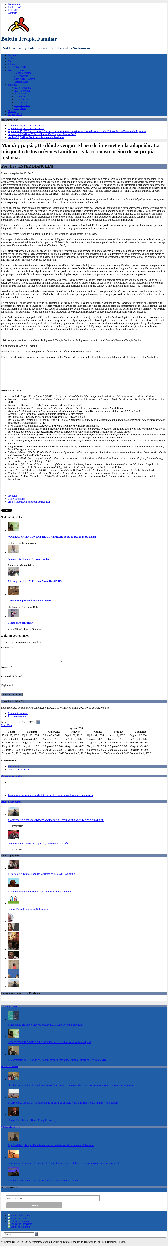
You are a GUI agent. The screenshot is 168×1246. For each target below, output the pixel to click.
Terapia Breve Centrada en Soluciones (28, 909)
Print (6, 725)
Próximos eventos (17, 716)
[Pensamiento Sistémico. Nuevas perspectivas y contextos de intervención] (13, 1019)
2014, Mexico (21, 99)
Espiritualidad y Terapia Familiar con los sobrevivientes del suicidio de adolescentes (51, 1145)
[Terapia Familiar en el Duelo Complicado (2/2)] (13, 1114)
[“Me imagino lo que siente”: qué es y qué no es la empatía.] (13, 837)
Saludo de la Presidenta (36, 137)
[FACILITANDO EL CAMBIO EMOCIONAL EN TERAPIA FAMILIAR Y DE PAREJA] (13, 814)
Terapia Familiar (16, 498)
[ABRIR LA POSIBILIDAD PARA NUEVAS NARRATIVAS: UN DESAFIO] (13, 967)
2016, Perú (20, 93)
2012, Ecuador (22, 105)
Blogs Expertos (16, 70)
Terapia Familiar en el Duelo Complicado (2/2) (32, 1120)
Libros (11, 64)
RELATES (13, 10)
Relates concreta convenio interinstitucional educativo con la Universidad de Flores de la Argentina (77, 131)
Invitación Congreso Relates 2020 (42, 134)
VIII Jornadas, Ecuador (10, 1127)
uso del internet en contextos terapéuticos (29, 501)
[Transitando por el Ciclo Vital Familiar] (13, 594)
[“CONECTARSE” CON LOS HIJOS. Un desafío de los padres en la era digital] (13, 530)
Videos (11, 61)
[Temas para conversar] (13, 616)
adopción (12, 495)
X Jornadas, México (9, 1006)
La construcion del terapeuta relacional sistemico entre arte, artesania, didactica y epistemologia (57, 1059)
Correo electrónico (11, 676)
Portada (12, 55)
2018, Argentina (22, 87)
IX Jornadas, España (9, 1067)
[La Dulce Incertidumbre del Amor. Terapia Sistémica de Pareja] (13, 885)
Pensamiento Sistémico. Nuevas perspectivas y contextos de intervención (45, 1024)
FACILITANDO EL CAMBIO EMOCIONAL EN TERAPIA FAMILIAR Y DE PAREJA (56, 820)
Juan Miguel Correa (24, 78)
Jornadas (12, 84)
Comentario (7, 647)
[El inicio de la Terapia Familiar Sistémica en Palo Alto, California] (13, 868)
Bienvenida (14, 4)
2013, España (21, 102)
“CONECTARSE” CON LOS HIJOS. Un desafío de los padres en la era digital (49, 1042)
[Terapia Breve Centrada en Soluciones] (13, 903)
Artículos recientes (11, 776)
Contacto (12, 13)
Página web (7, 685)
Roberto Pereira (22, 72)
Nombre (5, 667)
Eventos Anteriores (18, 713)
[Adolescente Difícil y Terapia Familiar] (13, 552)
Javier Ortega (21, 75)
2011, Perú (20, 108)
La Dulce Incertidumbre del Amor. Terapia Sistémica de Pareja (40, 891)
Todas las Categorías (18, 769)
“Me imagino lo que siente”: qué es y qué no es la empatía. (38, 843)
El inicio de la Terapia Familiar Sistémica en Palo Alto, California (41, 873)
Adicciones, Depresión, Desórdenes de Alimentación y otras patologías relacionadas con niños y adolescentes (64, 1163)
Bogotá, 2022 (15, 114)
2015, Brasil (20, 96)
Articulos (12, 58)
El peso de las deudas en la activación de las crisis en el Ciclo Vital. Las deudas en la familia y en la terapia (63, 1102)
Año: (24, 722)
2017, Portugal (22, 90)
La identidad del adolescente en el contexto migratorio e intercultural (43, 1180)
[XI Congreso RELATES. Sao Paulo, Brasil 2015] (13, 574)
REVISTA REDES (18, 67)
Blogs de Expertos (11, 801)
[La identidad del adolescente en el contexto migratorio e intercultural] (13, 1175)
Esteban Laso (21, 81)
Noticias (12, 111)
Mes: (3, 722)
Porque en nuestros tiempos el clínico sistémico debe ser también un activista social (50, 795)
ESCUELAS (14, 7)
